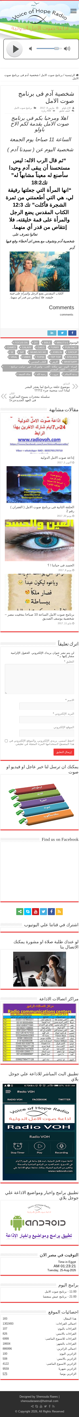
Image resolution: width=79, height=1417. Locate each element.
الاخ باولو (66, 108)
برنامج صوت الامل (52, 75)
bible (47, 342)
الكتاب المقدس (38, 361)
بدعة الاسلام (71, 374)
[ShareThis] (19, 911)
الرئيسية (70, 75)
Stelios (72, 357)
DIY (36, 342)
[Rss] (59, 911)
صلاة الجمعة (24, 374)
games (11, 347)
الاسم (69, 700)
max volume (68, 49)
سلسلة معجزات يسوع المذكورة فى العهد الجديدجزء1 (29, 397)
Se (12, 352)
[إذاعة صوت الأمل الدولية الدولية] (39, 19)
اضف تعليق (64, 110)
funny (55, 347)
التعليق (69, 661)
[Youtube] (35, 911)
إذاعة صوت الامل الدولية (57, 457)
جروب (55, 374)
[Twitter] (43, 911)
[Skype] (27, 911)
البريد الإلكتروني (63, 713)
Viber (27, 357)
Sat (22, 352)
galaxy (26, 347)
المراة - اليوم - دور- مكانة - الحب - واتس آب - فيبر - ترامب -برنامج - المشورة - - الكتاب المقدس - (43, 368)
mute (33, 49)
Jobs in (57, 352)
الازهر (55, 361)
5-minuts (62, 342)
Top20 (40, 357)
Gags (41, 347)
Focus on (21, 342)
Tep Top (55, 357)
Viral (14, 357)
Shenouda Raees (47, 1396)
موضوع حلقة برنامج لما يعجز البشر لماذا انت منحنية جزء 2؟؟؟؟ (47, 387)
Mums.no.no (38, 352)
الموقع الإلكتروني (64, 727)
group (72, 352)
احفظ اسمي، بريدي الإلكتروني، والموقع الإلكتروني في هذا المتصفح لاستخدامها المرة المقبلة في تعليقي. (41, 742)
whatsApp (70, 361)
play (14, 49)
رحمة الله (41, 374)
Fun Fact (71, 347)
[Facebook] (51, 911)
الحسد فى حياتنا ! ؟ (61, 565)
